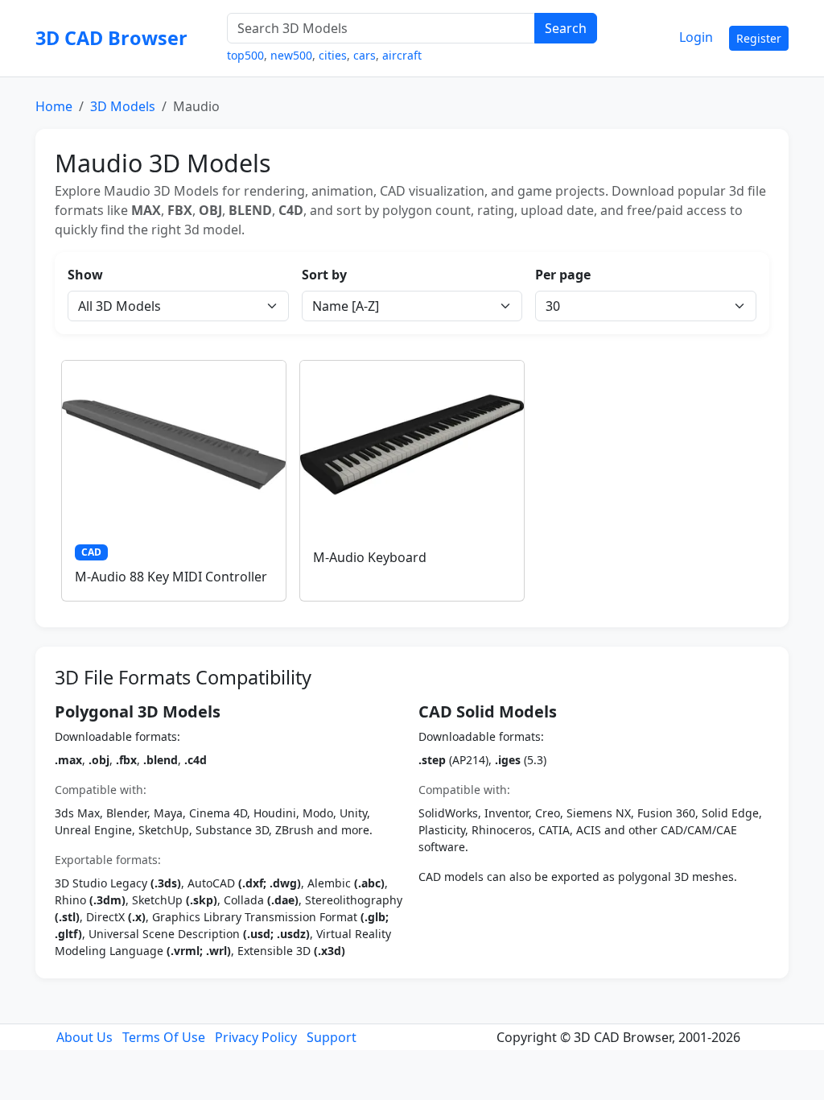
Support (331, 1037)
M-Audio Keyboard (369, 557)
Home (53, 106)
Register (758, 38)
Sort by (324, 274)
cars (364, 55)
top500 (245, 55)
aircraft (402, 55)
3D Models (122, 106)
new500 (291, 55)
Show (85, 274)
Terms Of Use (163, 1037)
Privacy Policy (256, 1037)
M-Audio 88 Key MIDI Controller (171, 576)
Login (696, 37)
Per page (563, 274)
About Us (84, 1037)
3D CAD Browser (111, 38)
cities (333, 55)
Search (566, 28)
